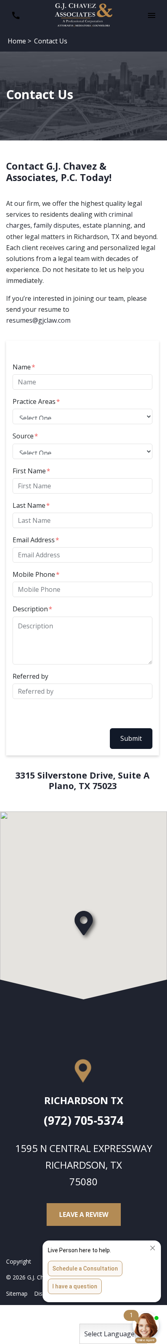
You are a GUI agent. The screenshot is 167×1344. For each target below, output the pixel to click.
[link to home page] (84, 14)
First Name (29, 470)
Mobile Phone (34, 574)
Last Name (29, 505)
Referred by (30, 676)
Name (22, 366)
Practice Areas (34, 401)
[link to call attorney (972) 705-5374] (15, 15)
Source (23, 435)
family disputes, (57, 225)
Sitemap (17, 1293)
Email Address (34, 539)
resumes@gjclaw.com (38, 320)
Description (30, 608)
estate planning (107, 225)
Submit (131, 738)
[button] (151, 15)
